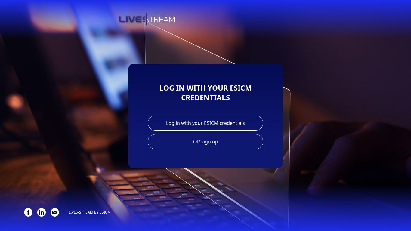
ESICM (105, 212)
